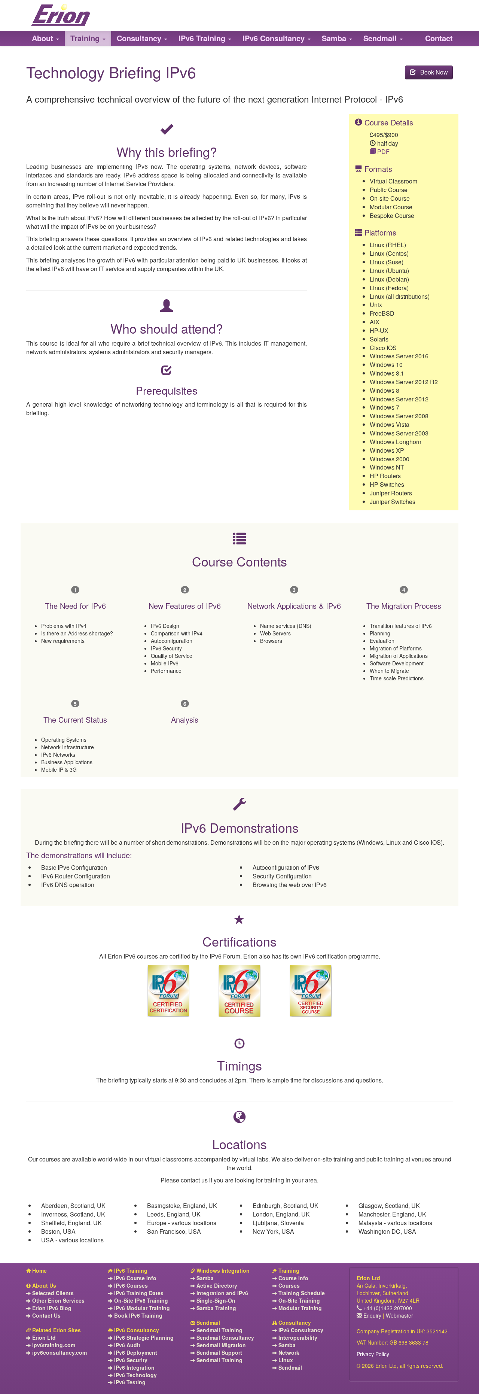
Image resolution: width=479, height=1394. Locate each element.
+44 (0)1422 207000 (387, 1308)
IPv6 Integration (134, 1367)
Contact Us (46, 1315)
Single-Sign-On (215, 1300)
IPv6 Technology (135, 1375)
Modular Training (299, 1308)
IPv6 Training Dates (138, 1293)
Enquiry (371, 1315)
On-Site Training (298, 1300)
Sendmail (207, 1322)
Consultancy (294, 1322)
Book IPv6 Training (137, 1315)
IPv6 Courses (130, 1285)
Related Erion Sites (56, 1330)
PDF (383, 151)
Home (39, 1270)
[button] (45, 38)
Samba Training (215, 1308)
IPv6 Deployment (135, 1352)
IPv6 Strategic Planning (143, 1337)
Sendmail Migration (220, 1345)
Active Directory (216, 1285)
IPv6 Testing (129, 1382)
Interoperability (297, 1337)
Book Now (432, 72)
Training (288, 1270)
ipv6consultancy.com (59, 1352)
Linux (285, 1360)
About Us (43, 1285)
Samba (204, 1278)
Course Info (292, 1278)
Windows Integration (222, 1270)
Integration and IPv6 (221, 1293)
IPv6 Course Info (134, 1278)
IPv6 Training (130, 1270)
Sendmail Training (218, 1330)
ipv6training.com (53, 1345)
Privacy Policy (373, 1354)
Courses (288, 1285)
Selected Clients (52, 1293)
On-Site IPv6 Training (140, 1300)
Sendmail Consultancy (224, 1337)
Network (288, 1352)
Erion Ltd (43, 1337)
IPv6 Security (130, 1360)
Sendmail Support (218, 1352)
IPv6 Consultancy (136, 1330)
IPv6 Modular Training (141, 1308)
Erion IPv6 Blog (51, 1308)
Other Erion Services (58, 1300)
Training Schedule (301, 1293)
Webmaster (399, 1315)
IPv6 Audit (126, 1345)
